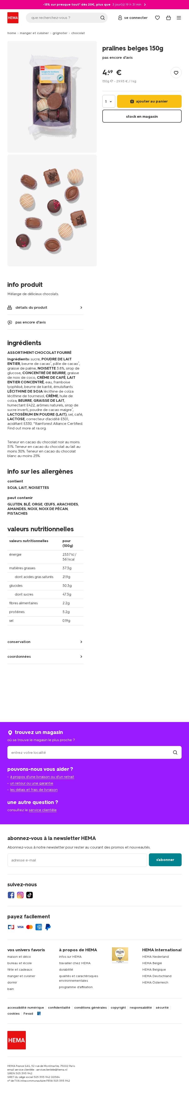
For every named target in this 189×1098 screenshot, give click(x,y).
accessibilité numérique (25, 1008)
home (11, 33)
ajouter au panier (151, 101)
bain (10, 989)
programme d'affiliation (76, 987)
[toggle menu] (178, 17)
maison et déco (19, 957)
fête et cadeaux (19, 970)
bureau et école (19, 963)
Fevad (28, 1014)
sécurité (162, 1008)
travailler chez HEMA (75, 963)
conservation (18, 642)
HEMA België (152, 963)
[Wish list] (157, 17)
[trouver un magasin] (175, 752)
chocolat (78, 33)
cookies (13, 1014)
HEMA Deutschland (156, 976)
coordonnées (19, 656)
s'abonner (165, 859)
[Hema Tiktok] (29, 895)
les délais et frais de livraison (34, 789)
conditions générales (90, 1008)
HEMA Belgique (154, 970)
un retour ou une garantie (31, 783)
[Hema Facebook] (11, 895)
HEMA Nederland (155, 957)
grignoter (60, 33)
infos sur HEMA (70, 957)
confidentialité (59, 1008)
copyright (118, 1008)
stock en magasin (142, 116)
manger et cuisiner (34, 33)
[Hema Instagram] (20, 895)
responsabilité (141, 1008)
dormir (12, 982)
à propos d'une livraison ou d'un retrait (42, 777)
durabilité (66, 970)
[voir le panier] (168, 17)
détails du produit (31, 307)
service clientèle (43, 810)
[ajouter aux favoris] (176, 72)
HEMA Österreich (155, 982)
